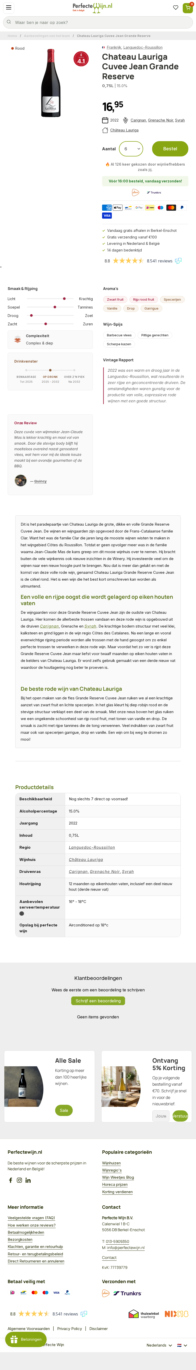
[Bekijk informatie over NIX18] (176, 1314)
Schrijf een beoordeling (98, 1000)
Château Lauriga (124, 130)
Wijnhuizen (111, 1163)
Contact (109, 1257)
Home (12, 36)
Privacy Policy (69, 1328)
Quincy (40, 481)
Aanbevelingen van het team (47, 36)
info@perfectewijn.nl (126, 1247)
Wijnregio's (112, 1170)
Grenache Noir (160, 120)
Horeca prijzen (115, 1184)
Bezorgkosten (20, 1239)
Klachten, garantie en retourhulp (35, 1246)
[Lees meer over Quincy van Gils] (20, 481)
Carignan (138, 120)
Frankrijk (114, 47)
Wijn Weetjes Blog (118, 1177)
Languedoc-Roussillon (143, 47)
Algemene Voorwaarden (29, 1328)
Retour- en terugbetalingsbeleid (35, 1254)
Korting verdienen (117, 1191)
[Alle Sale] (49, 1086)
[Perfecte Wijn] (92, 8)
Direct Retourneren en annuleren (36, 1261)
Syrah (180, 120)
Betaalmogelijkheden (26, 1232)
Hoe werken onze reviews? (32, 1225)
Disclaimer (98, 1328)
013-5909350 (117, 1241)
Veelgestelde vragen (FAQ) (31, 1217)
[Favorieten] (175, 8)
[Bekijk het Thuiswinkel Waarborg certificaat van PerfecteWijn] (144, 1314)
